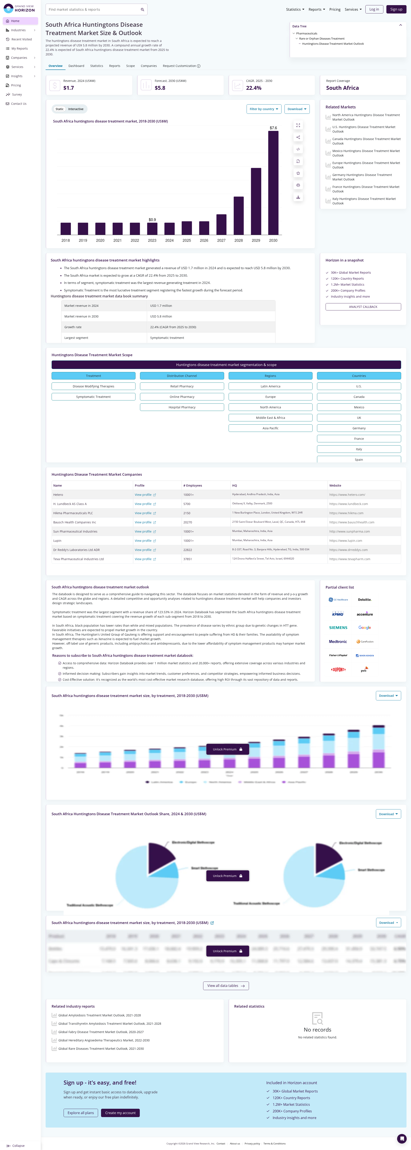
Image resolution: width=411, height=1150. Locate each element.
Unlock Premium (225, 749)
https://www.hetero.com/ (347, 495)
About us (235, 1143)
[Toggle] (293, 33)
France (359, 439)
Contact (221, 1143)
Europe (270, 397)
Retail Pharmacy (182, 386)
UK (359, 418)
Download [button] (295, 109)
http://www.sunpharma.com (349, 531)
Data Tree (299, 26)
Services (351, 9)
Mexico (359, 407)
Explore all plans (81, 1112)
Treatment (93, 376)
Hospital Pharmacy (182, 407)
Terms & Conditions (275, 1143)
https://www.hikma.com (346, 513)
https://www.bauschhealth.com (351, 522)
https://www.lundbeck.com (348, 504)
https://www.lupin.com (345, 541)
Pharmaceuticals (306, 33)
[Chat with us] (402, 1139)
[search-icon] (142, 9)
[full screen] (298, 124)
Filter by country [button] (262, 109)
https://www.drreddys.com (348, 550)
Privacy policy (252, 1143)
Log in (374, 9)
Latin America (270, 386)
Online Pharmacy (182, 397)
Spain (359, 460)
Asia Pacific (270, 428)
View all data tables (223, 985)
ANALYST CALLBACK (363, 307)
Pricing (335, 9)
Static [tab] (60, 109)
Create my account (120, 1112)
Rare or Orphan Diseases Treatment (322, 38)
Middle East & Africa (270, 418)
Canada (359, 397)
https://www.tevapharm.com (349, 559)
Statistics (293, 9)
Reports (315, 9)
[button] (306, 33)
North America (270, 407)
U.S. (359, 386)
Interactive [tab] (75, 109)
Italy (359, 449)
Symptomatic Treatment (93, 397)
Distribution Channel (182, 376)
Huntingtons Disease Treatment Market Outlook (333, 44)
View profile (143, 495)
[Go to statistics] (212, 922)
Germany (359, 428)
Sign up (396, 9)
